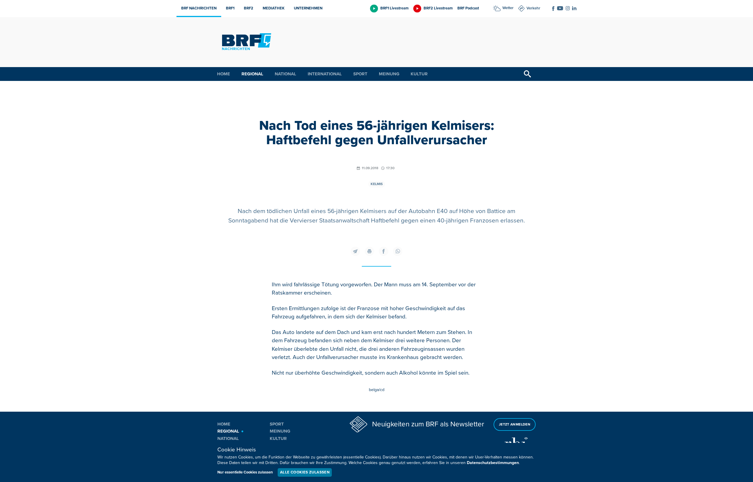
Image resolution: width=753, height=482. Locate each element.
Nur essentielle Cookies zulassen (245, 472)
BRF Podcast (468, 8)
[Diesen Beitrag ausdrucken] (369, 251)
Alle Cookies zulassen (304, 472)
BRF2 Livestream (438, 8)
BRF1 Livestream (394, 8)
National (285, 74)
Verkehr (533, 8)
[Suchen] (527, 74)
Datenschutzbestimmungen (493, 462)
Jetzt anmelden (514, 424)
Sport (360, 74)
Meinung (389, 74)
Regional (252, 74)
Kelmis (377, 184)
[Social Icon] (553, 8)
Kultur (419, 74)
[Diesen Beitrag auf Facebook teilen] (383, 251)
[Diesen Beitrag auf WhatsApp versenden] (397, 251)
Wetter (508, 8)
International (325, 74)
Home (223, 74)
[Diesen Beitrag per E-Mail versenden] (355, 251)
